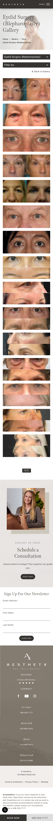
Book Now (28, 577)
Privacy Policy (31, 782)
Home (5, 39)
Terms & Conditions (13, 782)
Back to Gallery (42, 71)
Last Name (8, 625)
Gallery (15, 39)
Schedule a (28, 550)
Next (27, 470)
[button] (5, 810)
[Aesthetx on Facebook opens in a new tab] (18, 696)
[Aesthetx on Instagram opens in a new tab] (34, 696)
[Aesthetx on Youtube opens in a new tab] (26, 696)
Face (24, 39)
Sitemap (44, 782)
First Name (8, 613)
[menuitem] (18, 696)
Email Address (10, 600)
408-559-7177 (19, 808)
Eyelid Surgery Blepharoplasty (17, 42)
